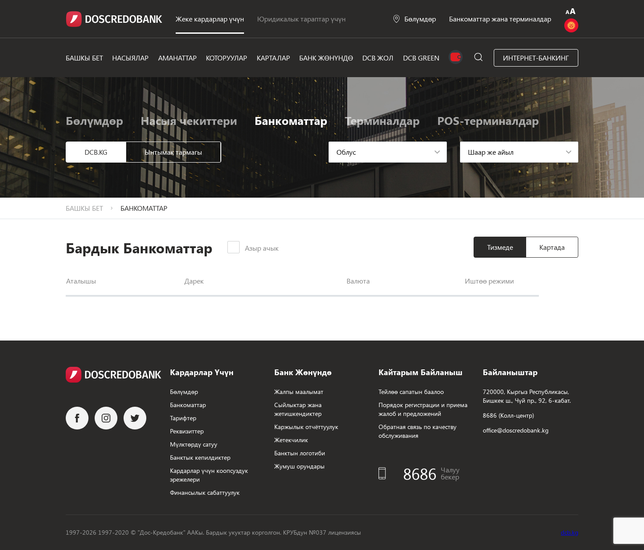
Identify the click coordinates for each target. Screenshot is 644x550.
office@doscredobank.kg (515, 430)
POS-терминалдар (488, 120)
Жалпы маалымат (298, 391)
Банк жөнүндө (326, 57)
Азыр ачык (262, 247)
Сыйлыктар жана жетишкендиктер (298, 409)
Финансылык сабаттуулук (205, 492)
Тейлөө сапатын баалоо (411, 391)
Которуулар (226, 57)
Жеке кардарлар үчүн (210, 18)
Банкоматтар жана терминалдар (500, 18)
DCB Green (421, 57)
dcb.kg (569, 532)
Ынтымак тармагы (173, 151)
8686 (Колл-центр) (508, 415)
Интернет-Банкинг (536, 57)
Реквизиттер (187, 431)
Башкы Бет (84, 57)
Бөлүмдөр (420, 18)
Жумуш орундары (299, 466)
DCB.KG (96, 151)
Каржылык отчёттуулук (306, 426)
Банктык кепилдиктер (200, 457)
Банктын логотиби (299, 453)
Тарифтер (183, 418)
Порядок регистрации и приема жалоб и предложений (423, 409)
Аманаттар (177, 57)
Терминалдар (382, 120)
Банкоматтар (188, 405)
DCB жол (377, 57)
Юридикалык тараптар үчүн (301, 18)
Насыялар (130, 57)
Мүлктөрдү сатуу (193, 444)
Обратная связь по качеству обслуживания (417, 431)
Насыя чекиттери (189, 120)
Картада (552, 247)
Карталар (273, 57)
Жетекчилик (291, 440)
